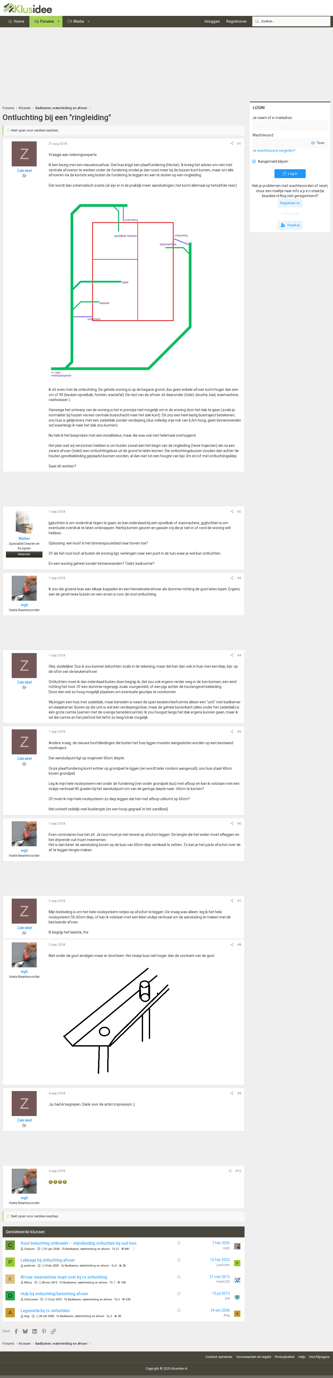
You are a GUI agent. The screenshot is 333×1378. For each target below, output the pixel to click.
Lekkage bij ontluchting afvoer (48, 1260)
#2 (239, 511)
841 (127, 1249)
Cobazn (29, 1249)
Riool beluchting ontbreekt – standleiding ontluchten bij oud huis (79, 1243)
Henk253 (223, 1281)
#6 (239, 823)
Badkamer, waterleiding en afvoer (88, 1249)
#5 (239, 732)
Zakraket (24, 170)
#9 (239, 1093)
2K (124, 1265)
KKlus (28, 1282)
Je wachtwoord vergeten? (273, 150)
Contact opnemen (219, 1357)
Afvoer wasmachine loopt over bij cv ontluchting (64, 1277)
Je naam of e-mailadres (272, 118)
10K (123, 1282)
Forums (47, 21)
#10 (238, 1171)
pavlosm (29, 1265)
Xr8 (227, 1298)
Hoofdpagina (319, 1357)
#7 (239, 901)
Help (301, 1357)
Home (19, 21)
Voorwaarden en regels (253, 1357)
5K (119, 1316)
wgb (226, 1248)
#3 (239, 578)
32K (128, 1299)
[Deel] (231, 144)
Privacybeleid (284, 1357)
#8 (239, 945)
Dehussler (31, 1299)
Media (78, 21)
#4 (239, 655)
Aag (26, 1316)
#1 (239, 144)
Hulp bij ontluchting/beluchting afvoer (54, 1293)
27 (117, 1249)
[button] (58, 21)
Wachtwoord (262, 135)
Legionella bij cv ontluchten (45, 1310)
